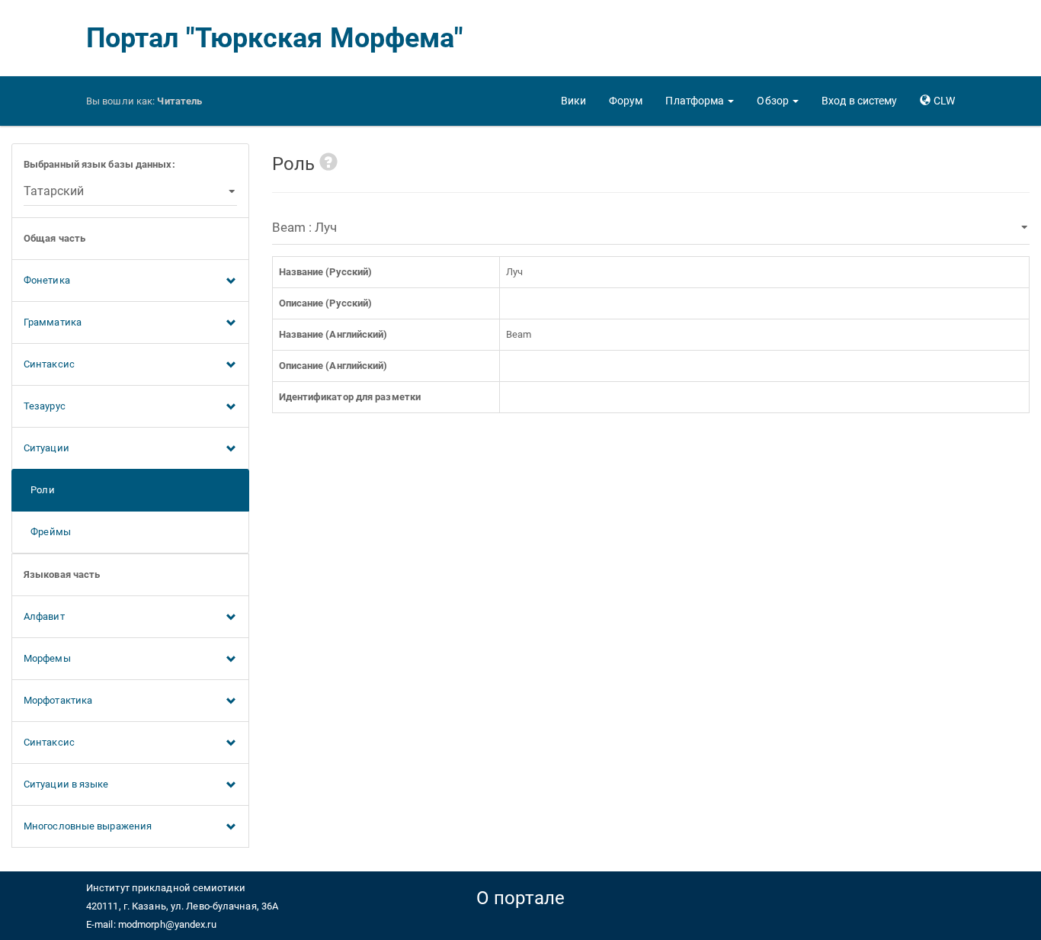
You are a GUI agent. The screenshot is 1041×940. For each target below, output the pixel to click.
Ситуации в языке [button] (66, 784)
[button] (699, 100)
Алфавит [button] (44, 616)
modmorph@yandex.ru (167, 924)
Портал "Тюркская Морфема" (275, 38)
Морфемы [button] (47, 658)
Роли (39, 490)
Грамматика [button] (53, 322)
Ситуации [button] (46, 448)
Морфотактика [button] (58, 700)
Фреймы (47, 531)
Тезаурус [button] (45, 406)
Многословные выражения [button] (88, 826)
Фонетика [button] (47, 280)
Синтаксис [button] (49, 364)
